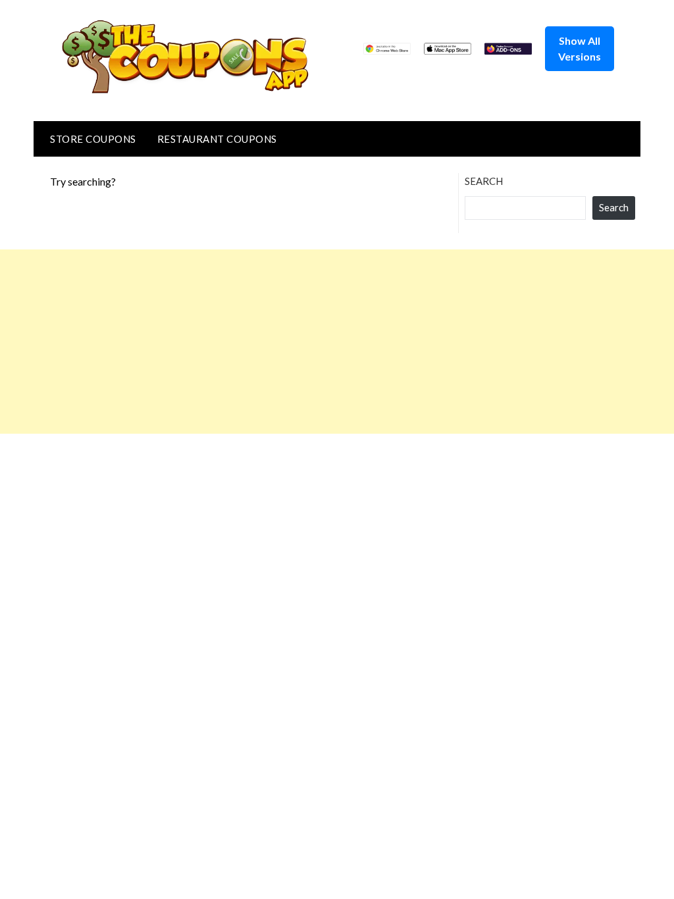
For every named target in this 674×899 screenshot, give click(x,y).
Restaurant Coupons (217, 139)
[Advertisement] (337, 341)
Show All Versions (579, 48)
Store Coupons (93, 139)
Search (484, 181)
